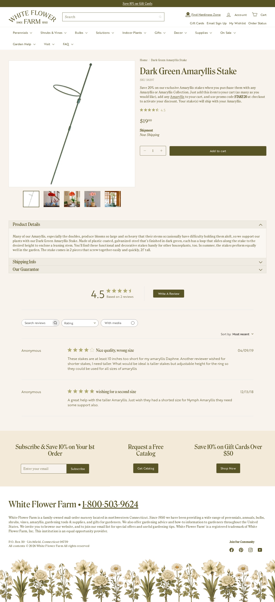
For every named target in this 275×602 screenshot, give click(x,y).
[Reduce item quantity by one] (145, 151)
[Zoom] (72, 124)
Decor (178, 33)
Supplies (202, 33)
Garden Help (22, 44)
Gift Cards (197, 23)
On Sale (226, 33)
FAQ (66, 44)
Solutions (103, 33)
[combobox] (113, 16)
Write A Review (168, 294)
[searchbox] (36, 323)
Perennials (21, 33)
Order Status (257, 23)
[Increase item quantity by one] (161, 151)
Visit (47, 44)
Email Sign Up (217, 23)
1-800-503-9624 (110, 504)
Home (143, 60)
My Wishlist (237, 23)
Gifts (158, 33)
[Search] (160, 16)
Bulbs (79, 33)
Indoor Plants (132, 33)
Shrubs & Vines (52, 33)
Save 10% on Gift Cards (137, 3)
